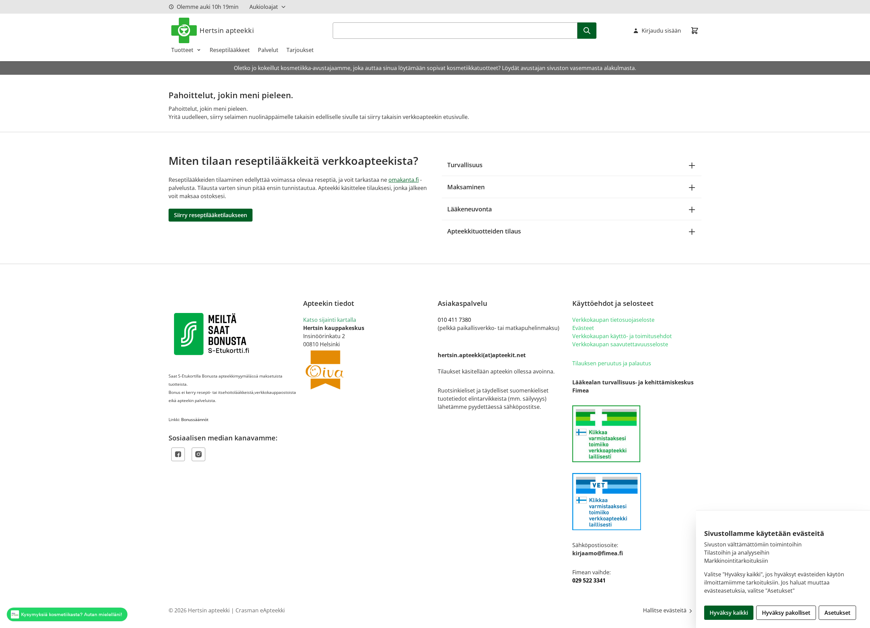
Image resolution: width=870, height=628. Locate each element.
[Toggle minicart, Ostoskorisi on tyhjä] (694, 30)
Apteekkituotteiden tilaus (484, 231)
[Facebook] (178, 454)
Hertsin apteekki (226, 30)
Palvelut (268, 50)
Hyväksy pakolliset (786, 612)
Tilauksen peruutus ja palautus (611, 363)
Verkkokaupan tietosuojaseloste (613, 320)
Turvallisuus (465, 165)
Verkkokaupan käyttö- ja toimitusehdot (622, 336)
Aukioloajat (263, 7)
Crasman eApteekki (260, 610)
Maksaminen (466, 187)
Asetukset (837, 612)
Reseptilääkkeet (230, 50)
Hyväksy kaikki (729, 612)
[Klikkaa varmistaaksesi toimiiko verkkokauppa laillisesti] (636, 433)
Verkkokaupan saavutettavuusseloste (620, 344)
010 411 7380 (454, 320)
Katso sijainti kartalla (329, 320)
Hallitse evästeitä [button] (665, 610)
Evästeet (583, 328)
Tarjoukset (300, 50)
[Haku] (586, 30)
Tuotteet (182, 50)
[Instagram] (198, 454)
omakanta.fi (403, 180)
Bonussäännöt (194, 419)
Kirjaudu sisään (661, 30)
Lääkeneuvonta (469, 209)
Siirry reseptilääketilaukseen (210, 215)
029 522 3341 (589, 580)
